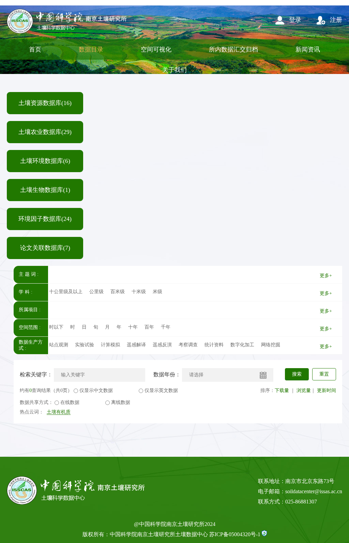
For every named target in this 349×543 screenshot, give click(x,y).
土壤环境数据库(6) (45, 160)
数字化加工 (242, 344)
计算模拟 (110, 344)
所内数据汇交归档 (233, 49)
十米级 (139, 291)
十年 (133, 327)
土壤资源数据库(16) (45, 103)
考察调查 (188, 344)
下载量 (282, 390)
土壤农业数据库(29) (45, 132)
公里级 (96, 291)
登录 (294, 19)
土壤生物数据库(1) (45, 189)
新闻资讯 (307, 49)
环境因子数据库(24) (45, 218)
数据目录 (91, 49)
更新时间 (326, 390)
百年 (149, 327)
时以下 (56, 327)
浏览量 (304, 390)
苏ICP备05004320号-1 (234, 534)
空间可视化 (156, 49)
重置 (324, 374)
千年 (165, 327)
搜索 (297, 374)
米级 (157, 291)
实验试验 (84, 344)
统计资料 (214, 344)
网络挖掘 (270, 344)
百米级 (117, 291)
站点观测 (58, 344)
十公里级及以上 (65, 291)
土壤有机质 (59, 411)
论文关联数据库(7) (45, 247)
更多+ (326, 275)
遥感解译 (136, 344)
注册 (335, 19)
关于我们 (174, 69)
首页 (35, 49)
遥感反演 (162, 344)
